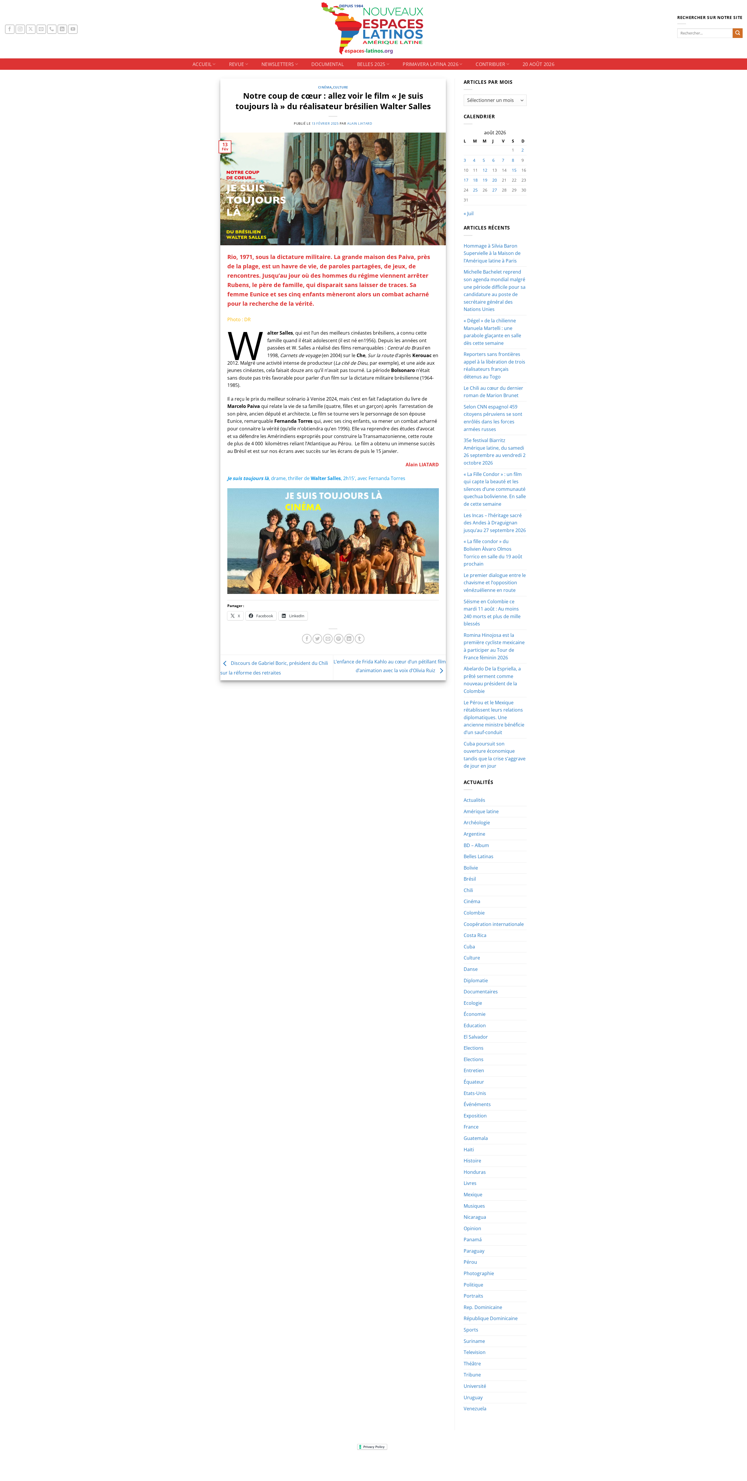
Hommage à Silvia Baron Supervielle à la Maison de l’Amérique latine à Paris (492, 253)
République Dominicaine (491, 1318)
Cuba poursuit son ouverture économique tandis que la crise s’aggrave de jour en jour (495, 754)
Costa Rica (475, 935)
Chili (468, 890)
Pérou (470, 1262)
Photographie (479, 1273)
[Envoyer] (738, 33)
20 (494, 180)
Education (475, 1025)
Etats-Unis (475, 1093)
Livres (470, 1183)
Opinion (472, 1228)
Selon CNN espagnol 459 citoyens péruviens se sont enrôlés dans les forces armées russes (493, 418)
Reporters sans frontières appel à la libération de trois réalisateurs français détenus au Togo (494, 365)
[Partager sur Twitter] (317, 639)
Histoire (472, 1160)
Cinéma (325, 87)
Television (475, 1352)
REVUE (236, 64)
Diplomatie (476, 980)
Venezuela (475, 1408)
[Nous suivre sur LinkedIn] (62, 29)
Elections (474, 1048)
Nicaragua (475, 1217)
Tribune (472, 1375)
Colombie (474, 913)
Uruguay (473, 1397)
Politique (473, 1285)
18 (475, 180)
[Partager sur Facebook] (307, 639)
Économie (475, 1014)
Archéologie (477, 822)
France (471, 1127)
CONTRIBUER (490, 64)
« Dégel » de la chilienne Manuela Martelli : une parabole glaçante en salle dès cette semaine (492, 331)
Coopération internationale (494, 924)
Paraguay (474, 1251)
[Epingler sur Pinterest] (338, 639)
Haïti (469, 1149)
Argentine (474, 834)
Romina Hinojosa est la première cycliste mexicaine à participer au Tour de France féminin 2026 (494, 646)
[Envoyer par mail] (328, 639)
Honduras (475, 1172)
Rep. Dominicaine (483, 1307)
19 (485, 180)
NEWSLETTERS (277, 64)
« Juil (469, 213)
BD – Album (476, 845)
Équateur (474, 1082)
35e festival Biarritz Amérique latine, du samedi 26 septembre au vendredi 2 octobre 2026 (495, 451)
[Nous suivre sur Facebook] (10, 29)
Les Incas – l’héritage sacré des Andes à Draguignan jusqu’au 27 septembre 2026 (495, 522)
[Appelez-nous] (52, 29)
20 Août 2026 (538, 64)
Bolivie (471, 868)
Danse (471, 969)
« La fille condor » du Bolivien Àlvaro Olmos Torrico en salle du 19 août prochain (493, 552)
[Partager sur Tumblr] (359, 639)
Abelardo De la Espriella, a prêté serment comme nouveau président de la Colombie (492, 679)
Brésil (470, 879)
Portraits (473, 1296)
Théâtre (472, 1363)
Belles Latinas (478, 856)
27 (494, 190)
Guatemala (476, 1138)
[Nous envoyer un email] (41, 29)
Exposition (475, 1116)
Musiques (474, 1206)
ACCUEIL (202, 64)
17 (466, 180)
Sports (471, 1330)
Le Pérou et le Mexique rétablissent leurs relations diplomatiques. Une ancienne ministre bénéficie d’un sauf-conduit (494, 717)
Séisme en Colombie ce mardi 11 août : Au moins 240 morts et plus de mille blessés (492, 612)
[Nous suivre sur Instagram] (20, 29)
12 (485, 170)
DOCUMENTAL (327, 64)
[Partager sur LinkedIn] (349, 639)
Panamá (473, 1239)
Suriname (474, 1341)
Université (475, 1386)
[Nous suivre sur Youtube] (73, 29)
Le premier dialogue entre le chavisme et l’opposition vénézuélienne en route (495, 582)
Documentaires (481, 991)
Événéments (477, 1104)
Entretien (474, 1070)
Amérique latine (481, 811)
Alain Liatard (359, 123)
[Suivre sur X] (31, 29)
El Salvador (476, 1037)
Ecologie (473, 1003)
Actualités (474, 800)
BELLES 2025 (371, 64)
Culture (340, 87)
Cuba (469, 946)
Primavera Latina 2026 (430, 64)
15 (514, 170)
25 (475, 190)
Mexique (473, 1194)
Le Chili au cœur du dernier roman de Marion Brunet (493, 392)
